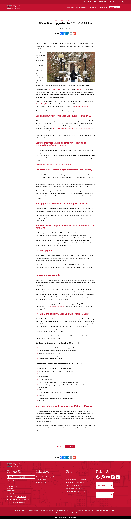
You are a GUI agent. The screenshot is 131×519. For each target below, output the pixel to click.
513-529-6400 (20, 502)
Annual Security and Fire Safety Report (106, 510)
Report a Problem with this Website (61, 512)
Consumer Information (32, 510)
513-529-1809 (21, 496)
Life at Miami (102, 7)
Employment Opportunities (75, 482)
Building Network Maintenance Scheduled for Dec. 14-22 (71, 128)
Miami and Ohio (41, 482)
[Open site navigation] (123, 7)
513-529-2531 (24, 499)
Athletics (93, 7)
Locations (102, 2)
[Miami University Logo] (13, 7)
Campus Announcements (65, 20)
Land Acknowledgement (47, 510)
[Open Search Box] (123, 2)
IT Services (70, 446)
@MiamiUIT (80, 90)
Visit (95, 2)
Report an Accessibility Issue (86, 510)
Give (118, 2)
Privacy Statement (60, 510)
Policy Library (75, 512)
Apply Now (114, 7)
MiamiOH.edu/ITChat (42, 104)
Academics (70, 7)
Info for (111, 2)
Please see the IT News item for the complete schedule (53, 165)
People (68, 477)
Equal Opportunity (20, 510)
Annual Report (41, 480)
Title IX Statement (71, 510)
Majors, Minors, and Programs (76, 480)
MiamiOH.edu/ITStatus (54, 90)
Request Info (88, 2)
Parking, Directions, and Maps (76, 491)
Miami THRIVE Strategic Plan (46, 477)
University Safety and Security (76, 488)
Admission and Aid (82, 7)
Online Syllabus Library (74, 485)
